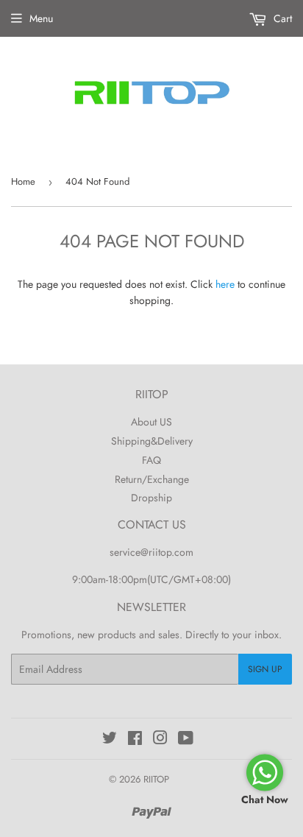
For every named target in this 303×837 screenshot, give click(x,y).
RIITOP (156, 779)
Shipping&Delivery (152, 441)
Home (23, 181)
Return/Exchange (152, 479)
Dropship (151, 497)
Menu (41, 18)
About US (151, 421)
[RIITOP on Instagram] (160, 739)
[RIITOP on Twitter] (109, 739)
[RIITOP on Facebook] (135, 739)
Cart (281, 18)
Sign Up (265, 669)
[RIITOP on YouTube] (185, 739)
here (225, 284)
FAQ (151, 460)
